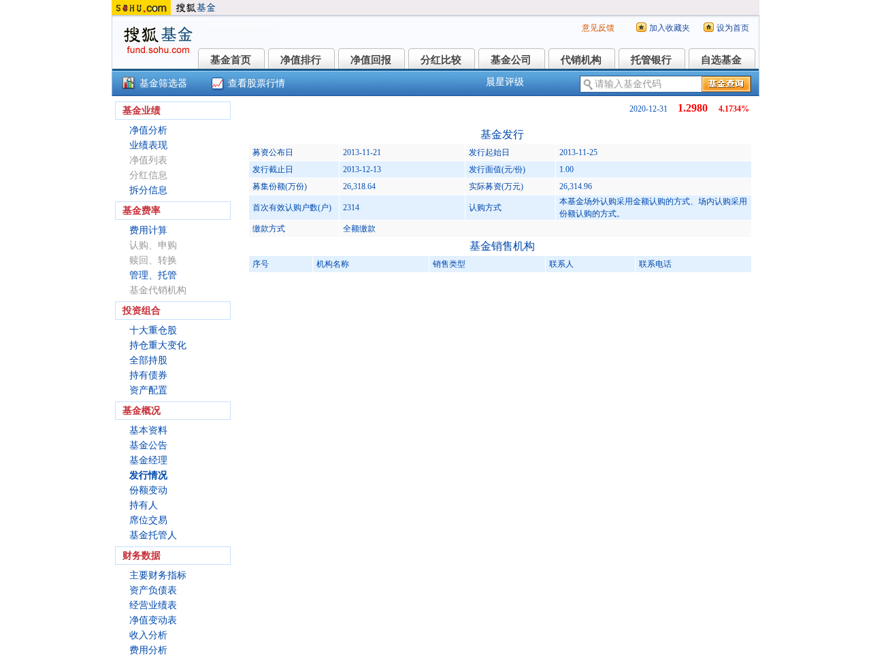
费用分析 (148, 650)
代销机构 (581, 59)
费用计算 (148, 230)
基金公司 (511, 59)
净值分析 (148, 130)
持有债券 (148, 375)
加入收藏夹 (669, 28)
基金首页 (230, 59)
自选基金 (721, 59)
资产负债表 (153, 590)
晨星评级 (505, 82)
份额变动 (148, 490)
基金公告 (148, 445)
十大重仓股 (153, 330)
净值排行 (300, 59)
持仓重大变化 (157, 345)
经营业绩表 (153, 605)
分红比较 (441, 59)
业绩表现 (148, 145)
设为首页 (733, 28)
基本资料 (148, 430)
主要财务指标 (157, 575)
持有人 (143, 505)
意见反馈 (598, 28)
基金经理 (148, 460)
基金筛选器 (163, 83)
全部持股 (148, 360)
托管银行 (651, 59)
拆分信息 (148, 190)
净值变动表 (153, 620)
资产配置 (148, 390)
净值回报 (370, 59)
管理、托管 (153, 275)
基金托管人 (153, 535)
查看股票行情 (256, 83)
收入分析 (148, 635)
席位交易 (148, 520)
